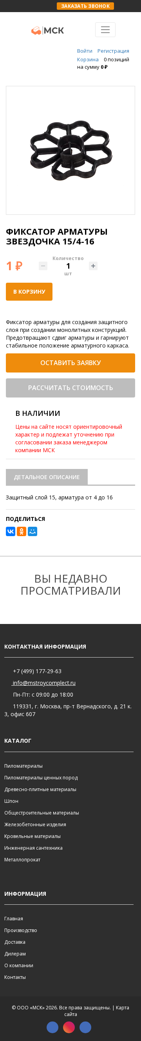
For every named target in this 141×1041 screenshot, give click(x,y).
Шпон (11, 801)
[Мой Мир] (32, 531)
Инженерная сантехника (33, 848)
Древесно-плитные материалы (40, 789)
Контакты (15, 977)
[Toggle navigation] (105, 29)
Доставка (14, 942)
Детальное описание (47, 477)
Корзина (88, 59)
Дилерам (15, 953)
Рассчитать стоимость (70, 387)
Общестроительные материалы (41, 812)
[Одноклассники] (21, 531)
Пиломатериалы (23, 766)
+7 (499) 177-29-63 (36, 671)
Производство (20, 930)
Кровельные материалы (32, 836)
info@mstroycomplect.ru (43, 682)
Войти (84, 50)
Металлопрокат (22, 859)
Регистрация (113, 50)
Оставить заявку (70, 362)
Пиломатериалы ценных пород (41, 777)
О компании (18, 965)
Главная (13, 918)
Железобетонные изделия (35, 824)
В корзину (29, 291)
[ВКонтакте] (10, 531)
